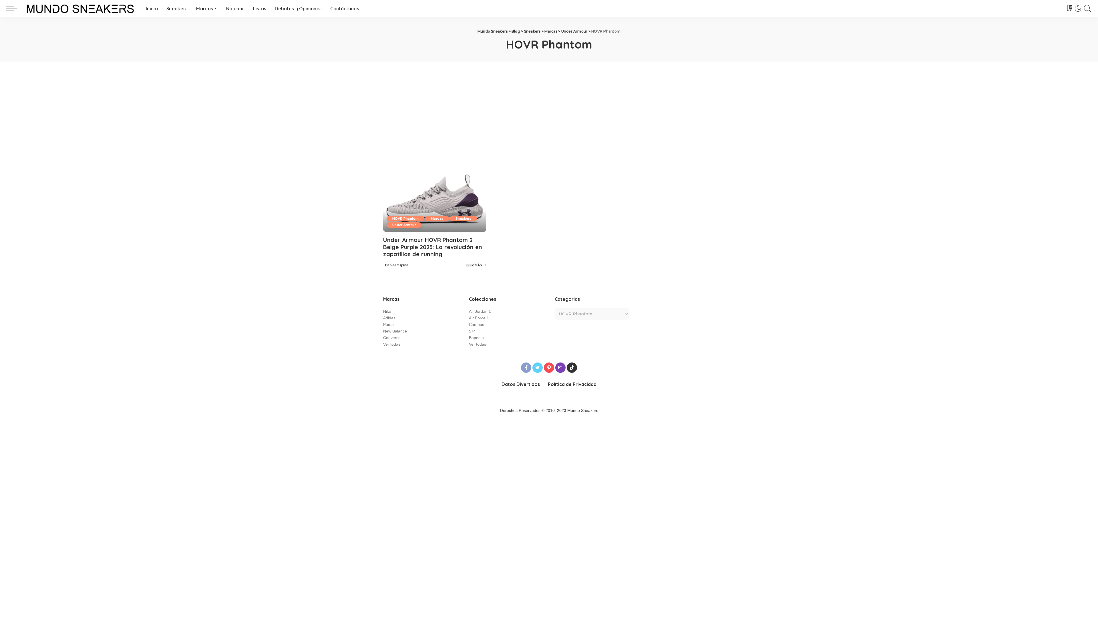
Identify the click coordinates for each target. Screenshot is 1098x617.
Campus (476, 324)
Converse (392, 338)
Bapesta (476, 338)
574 (472, 331)
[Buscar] (1087, 8)
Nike (387, 311)
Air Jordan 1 (480, 311)
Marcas (437, 219)
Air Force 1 (479, 318)
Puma (388, 324)
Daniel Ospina (396, 265)
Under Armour (404, 225)
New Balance (395, 331)
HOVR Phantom (405, 219)
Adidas (389, 318)
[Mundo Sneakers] (80, 8)
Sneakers (463, 219)
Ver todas (391, 344)
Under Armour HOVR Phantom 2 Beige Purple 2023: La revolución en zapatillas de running (432, 247)
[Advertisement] (549, 105)
